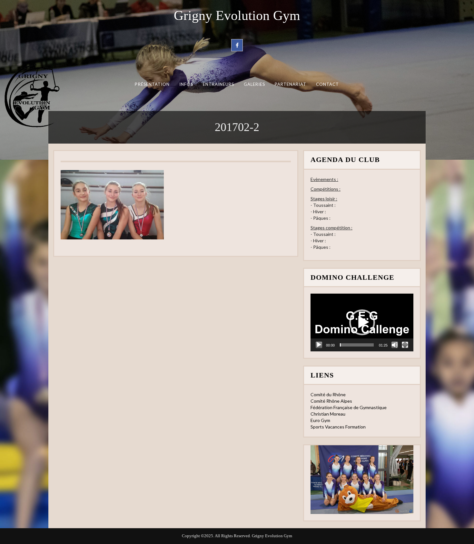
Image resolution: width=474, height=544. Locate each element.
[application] (362, 322)
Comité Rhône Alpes (331, 401)
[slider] (357, 345)
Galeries (254, 84)
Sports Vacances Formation (338, 426)
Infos (186, 84)
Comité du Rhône (328, 394)
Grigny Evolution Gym (237, 15)
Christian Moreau (328, 414)
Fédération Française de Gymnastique (349, 407)
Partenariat (291, 84)
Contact (327, 84)
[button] (362, 322)
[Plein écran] (405, 345)
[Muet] (394, 345)
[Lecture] (319, 345)
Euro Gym (320, 420)
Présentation (152, 84)
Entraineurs (218, 84)
